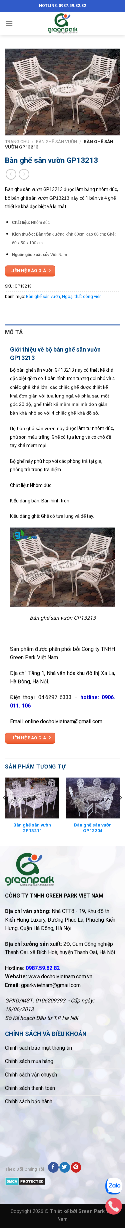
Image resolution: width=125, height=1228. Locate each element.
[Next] (120, 811)
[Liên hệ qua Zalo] (113, 1188)
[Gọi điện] (113, 1208)
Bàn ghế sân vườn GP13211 (32, 828)
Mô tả (14, 332)
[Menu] (9, 23)
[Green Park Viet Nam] (62, 23)
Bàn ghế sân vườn (56, 141)
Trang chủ (17, 141)
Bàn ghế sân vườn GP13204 (93, 828)
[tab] (62, 332)
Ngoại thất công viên (82, 296)
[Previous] (4, 811)
